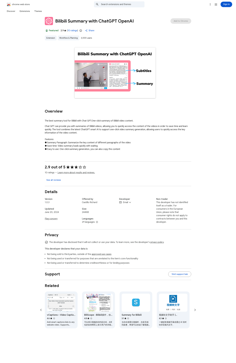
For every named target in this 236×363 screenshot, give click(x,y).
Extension (50, 38)
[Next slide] (195, 310)
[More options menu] (210, 4)
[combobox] (122, 4)
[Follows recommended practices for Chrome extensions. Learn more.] (46, 30)
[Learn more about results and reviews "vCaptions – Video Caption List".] (54, 318)
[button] (216, 4)
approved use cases (101, 254)
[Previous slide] (41, 310)
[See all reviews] (54, 180)
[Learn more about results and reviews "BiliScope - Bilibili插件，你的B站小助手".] (91, 318)
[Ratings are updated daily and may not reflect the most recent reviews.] (80, 30)
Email (125, 202)
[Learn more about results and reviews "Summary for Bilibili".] (128, 318)
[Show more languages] (97, 222)
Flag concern (51, 218)
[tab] (11, 11)
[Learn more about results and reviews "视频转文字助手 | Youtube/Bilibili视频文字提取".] (166, 318)
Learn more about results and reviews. (76, 172)
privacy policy (157, 242)
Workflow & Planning (68, 38)
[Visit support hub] (179, 274)
